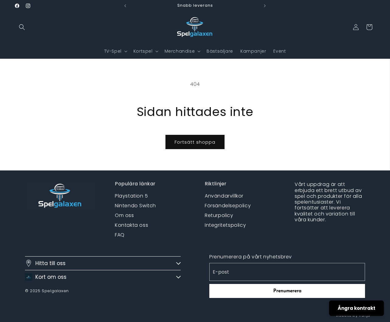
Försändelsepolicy (228, 205)
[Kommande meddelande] (264, 6)
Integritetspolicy (225, 225)
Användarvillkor (224, 195)
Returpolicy (219, 215)
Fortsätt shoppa (195, 142)
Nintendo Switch (135, 205)
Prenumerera (287, 291)
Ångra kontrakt (356, 308)
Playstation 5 (131, 195)
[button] (22, 27)
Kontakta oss (131, 225)
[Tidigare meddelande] (125, 6)
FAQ (120, 234)
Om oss (124, 215)
